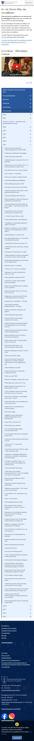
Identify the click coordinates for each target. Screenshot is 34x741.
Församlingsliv (5, 633)
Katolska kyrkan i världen (8, 628)
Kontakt (3, 638)
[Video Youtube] (17, 67)
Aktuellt (3, 635)
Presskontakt (5, 667)
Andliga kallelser (6, 658)
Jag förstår (17, 738)
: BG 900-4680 (10, 709)
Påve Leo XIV (5, 655)
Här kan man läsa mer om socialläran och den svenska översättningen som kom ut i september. (16, 42)
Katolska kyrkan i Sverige (9, 630)
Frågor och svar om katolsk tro (10, 660)
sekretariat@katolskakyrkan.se (10, 690)
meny (30, 2)
